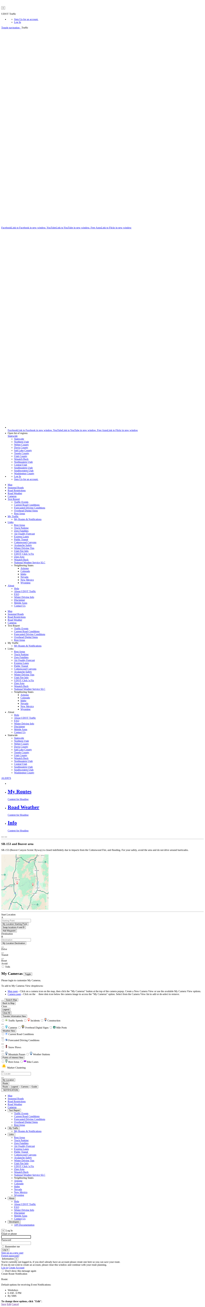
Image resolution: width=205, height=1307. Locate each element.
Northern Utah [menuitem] (21, 441)
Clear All (6, 1013)
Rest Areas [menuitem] (19, 513)
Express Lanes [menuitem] (21, 536)
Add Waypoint (9, 931)
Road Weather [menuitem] (15, 493)
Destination (7, 933)
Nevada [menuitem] (24, 577)
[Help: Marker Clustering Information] (2, 1024)
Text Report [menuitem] (14, 499)
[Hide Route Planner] (5, 836)
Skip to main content (11, 11)
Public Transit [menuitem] (21, 539)
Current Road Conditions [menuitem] (27, 505)
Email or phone (9, 1233)
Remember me (12, 1246)
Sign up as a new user (12, 1252)
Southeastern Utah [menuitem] (23, 467)
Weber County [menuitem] (21, 444)
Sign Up (26, 19)
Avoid (4, 963)
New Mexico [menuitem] (27, 579)
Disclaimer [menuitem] (19, 600)
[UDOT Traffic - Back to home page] (20, 27)
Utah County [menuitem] (20, 456)
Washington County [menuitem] (24, 473)
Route (5, 1083)
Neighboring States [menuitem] (23, 1177)
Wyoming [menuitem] (25, 582)
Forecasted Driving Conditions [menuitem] (29, 507)
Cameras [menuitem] (12, 496)
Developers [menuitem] (14, 1222)
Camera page (14, 994)
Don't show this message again (20, 1271)
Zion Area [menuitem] (19, 556)
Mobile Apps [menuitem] (20, 603)
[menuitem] (109, 19)
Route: (4, 1279)
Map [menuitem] (10, 484)
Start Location (8, 914)
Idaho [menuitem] (23, 574)
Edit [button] (9, 1304)
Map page (13, 991)
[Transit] (2, 952)
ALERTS (6, 778)
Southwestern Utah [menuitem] (23, 470)
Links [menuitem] (10, 522)
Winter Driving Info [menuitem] (24, 597)
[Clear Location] (2, 1077)
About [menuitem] (11, 585)
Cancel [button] (15, 1304)
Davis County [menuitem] (21, 447)
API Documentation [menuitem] (24, 1225)
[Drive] (2, 947)
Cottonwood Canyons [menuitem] (25, 542)
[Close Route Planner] (2, 836)
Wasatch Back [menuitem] (21, 459)
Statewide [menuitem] (19, 439)
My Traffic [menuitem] (13, 516)
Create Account (16, 1267)
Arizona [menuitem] (24, 568)
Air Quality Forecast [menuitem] (24, 533)
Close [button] (4, 1006)
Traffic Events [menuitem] (21, 502)
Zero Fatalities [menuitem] (21, 530)
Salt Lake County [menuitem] (23, 450)
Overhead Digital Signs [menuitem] (26, 510)
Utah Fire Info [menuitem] (21, 551)
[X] (97, 224)
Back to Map (8, 1003)
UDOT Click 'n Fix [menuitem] (24, 554)
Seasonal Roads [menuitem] (16, 487)
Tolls (7, 966)
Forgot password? (10, 1255)
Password (6, 1240)
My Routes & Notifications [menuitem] (27, 519)
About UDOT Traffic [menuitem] (25, 591)
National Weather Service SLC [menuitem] (29, 562)
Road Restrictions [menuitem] (17, 490)
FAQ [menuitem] (16, 594)
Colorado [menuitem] (25, 571)
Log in (4, 1267)
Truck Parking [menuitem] (21, 528)
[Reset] (2, 958)
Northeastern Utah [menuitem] (23, 462)
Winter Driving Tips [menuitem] (24, 548)
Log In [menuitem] (17, 22)
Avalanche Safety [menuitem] (23, 545)
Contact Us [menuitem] (19, 605)
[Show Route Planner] (2, 1000)
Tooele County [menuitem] (21, 453)
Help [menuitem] (16, 588)
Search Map (11, 1000)
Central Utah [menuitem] (20, 464)
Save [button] (3, 1304)
